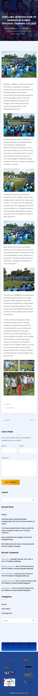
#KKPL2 (4, 515)
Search (5, 492)
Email (21, 446)
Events (4, 604)
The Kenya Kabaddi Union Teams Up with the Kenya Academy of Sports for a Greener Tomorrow (18, 530)
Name (4, 446)
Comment (5, 458)
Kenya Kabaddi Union (21, 693)
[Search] (34, 620)
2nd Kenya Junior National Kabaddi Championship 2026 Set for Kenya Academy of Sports (18, 521)
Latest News (10, 408)
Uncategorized (7, 613)
